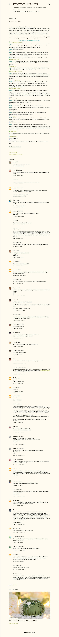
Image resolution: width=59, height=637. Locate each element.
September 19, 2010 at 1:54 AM (19, 196)
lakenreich (15, 528)
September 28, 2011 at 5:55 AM (19, 275)
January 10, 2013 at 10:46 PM (19, 373)
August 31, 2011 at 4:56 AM (18, 265)
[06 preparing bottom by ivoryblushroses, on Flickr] (14, 88)
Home (15, 11)
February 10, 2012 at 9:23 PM (19, 320)
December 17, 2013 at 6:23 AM (19, 444)
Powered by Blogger (30, 632)
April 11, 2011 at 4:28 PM (18, 246)
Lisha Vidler (16, 404)
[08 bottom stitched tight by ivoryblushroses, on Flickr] (15, 104)
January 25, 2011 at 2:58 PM (18, 207)
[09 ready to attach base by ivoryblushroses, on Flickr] (15, 111)
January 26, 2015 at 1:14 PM (18, 505)
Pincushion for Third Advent (23, 621)
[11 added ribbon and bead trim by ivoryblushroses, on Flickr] (16, 122)
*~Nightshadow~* (17, 536)
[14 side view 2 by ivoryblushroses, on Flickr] (12, 140)
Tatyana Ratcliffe (17, 324)
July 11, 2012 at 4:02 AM (18, 346)
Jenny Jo (15, 509)
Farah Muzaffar (17, 188)
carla (14, 300)
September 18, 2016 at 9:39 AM (19, 569)
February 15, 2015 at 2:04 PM (19, 532)
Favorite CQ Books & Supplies (26, 11)
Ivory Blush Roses (25, 4)
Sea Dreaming (12, 27)
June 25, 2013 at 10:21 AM (18, 432)
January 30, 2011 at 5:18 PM (18, 224)
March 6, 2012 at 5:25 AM (18, 328)
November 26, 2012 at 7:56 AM (19, 362)
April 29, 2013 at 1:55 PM (18, 383)
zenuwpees (16, 481)
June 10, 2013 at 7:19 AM (18, 422)
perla (14, 426)
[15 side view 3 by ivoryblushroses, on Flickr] (12, 131)
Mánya (14, 250)
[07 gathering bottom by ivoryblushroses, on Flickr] (14, 99)
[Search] (49, 4)
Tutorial (20, 154)
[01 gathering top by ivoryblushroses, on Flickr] (13, 51)
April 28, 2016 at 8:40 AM (18, 561)
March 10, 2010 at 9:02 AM (18, 166)
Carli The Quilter (17, 546)
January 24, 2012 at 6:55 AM (19, 310)
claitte (14, 179)
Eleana (14, 200)
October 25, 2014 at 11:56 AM (19, 496)
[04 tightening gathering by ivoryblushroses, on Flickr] (15, 71)
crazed (14, 500)
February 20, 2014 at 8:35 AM (19, 476)
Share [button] (10, 152)
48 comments (15, 623)
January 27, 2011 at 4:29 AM (19, 216)
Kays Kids (15, 287)
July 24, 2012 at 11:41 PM (18, 354)
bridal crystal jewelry (18, 367)
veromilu (15, 342)
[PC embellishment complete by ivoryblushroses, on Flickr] (16, 42)
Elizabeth (15, 378)
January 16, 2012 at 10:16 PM (19, 295)
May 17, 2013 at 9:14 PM (18, 391)
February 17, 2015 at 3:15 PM (18, 542)
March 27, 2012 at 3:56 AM (18, 338)
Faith (14, 220)
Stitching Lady (16, 211)
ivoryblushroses (31, 27)
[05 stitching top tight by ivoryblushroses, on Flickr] (15, 80)
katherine (15, 468)
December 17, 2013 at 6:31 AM (19, 455)
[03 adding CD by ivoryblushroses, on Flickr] (12, 66)
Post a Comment (13, 585)
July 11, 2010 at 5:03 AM (18, 184)
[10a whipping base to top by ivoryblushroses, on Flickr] (15, 116)
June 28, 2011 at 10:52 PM (18, 257)
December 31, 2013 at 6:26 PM (19, 464)
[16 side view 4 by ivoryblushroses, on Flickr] (12, 136)
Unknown (15, 261)
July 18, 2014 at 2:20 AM (18, 485)
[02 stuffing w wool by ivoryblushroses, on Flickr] (14, 59)
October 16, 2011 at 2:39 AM (18, 283)
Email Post (14, 152)
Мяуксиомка (16, 170)
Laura (14, 162)
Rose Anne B (16, 459)
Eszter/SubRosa (17, 350)
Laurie (14, 358)
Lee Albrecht (16, 270)
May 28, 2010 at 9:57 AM (18, 175)
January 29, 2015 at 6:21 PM (18, 524)
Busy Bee (15, 332)
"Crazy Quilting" (15, 154)
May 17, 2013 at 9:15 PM (18, 400)
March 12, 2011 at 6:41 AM (18, 238)
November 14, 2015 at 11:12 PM (19, 550)
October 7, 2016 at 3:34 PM (18, 581)
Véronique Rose (17, 436)
